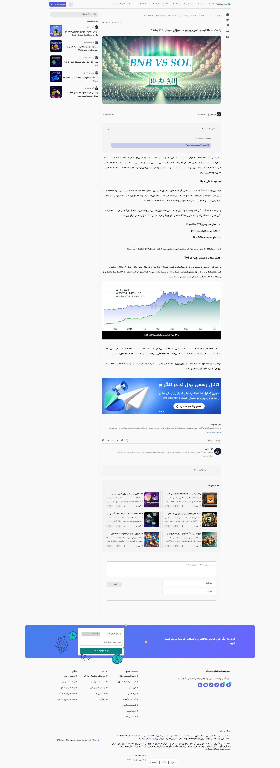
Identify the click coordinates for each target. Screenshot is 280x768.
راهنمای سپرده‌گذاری (66, 699)
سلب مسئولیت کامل (213, 433)
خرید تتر (133, 688)
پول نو (219, 15)
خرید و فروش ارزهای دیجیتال (158, 739)
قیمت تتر (132, 694)
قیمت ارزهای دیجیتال (183, 4)
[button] (163, 411)
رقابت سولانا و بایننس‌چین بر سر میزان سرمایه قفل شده (162, 15)
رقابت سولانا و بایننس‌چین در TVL (196, 145)
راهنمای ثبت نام (68, 688)
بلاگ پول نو (100, 694)
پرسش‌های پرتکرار (97, 688)
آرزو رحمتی (209, 449)
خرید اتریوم (131, 711)
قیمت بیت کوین (129, 705)
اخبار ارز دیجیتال (161, 4)
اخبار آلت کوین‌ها (190, 15)
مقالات (144, 4)
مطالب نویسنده (207, 456)
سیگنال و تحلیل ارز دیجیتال (123, 4)
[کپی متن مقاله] (127, 441)
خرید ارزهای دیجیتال (208, 4)
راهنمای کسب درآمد (66, 694)
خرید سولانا (148, 364)
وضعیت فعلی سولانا (203, 138)
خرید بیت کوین (129, 699)
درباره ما (101, 699)
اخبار (202, 15)
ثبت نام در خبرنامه (101, 651)
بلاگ (210, 15)
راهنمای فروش (68, 682)
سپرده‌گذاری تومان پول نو (94, 676)
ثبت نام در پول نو (98, 682)
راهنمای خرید (69, 676)
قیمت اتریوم (131, 717)
